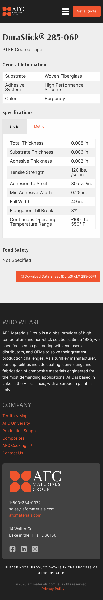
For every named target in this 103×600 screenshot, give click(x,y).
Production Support (20, 430)
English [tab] (15, 126)
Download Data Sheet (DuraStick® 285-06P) (60, 276)
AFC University (16, 423)
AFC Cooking (17, 445)
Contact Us (12, 453)
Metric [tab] (39, 126)
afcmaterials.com (25, 515)
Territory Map (15, 415)
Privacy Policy (53, 589)
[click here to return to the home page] (13, 11)
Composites (13, 438)
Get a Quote (86, 11)
